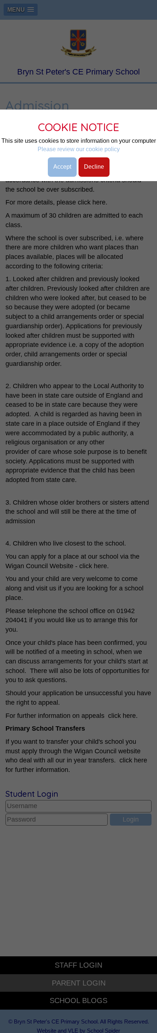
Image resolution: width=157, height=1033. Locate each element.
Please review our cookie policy (79, 149)
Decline (94, 167)
